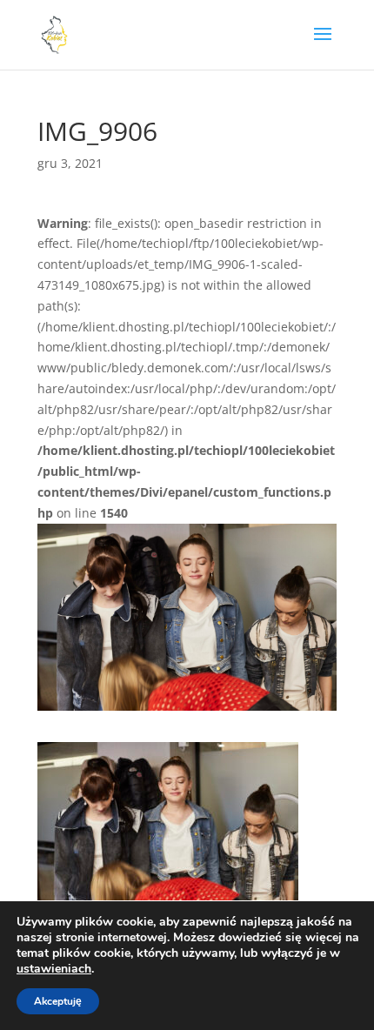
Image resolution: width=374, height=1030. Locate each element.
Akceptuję (58, 1001)
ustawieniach (54, 969)
